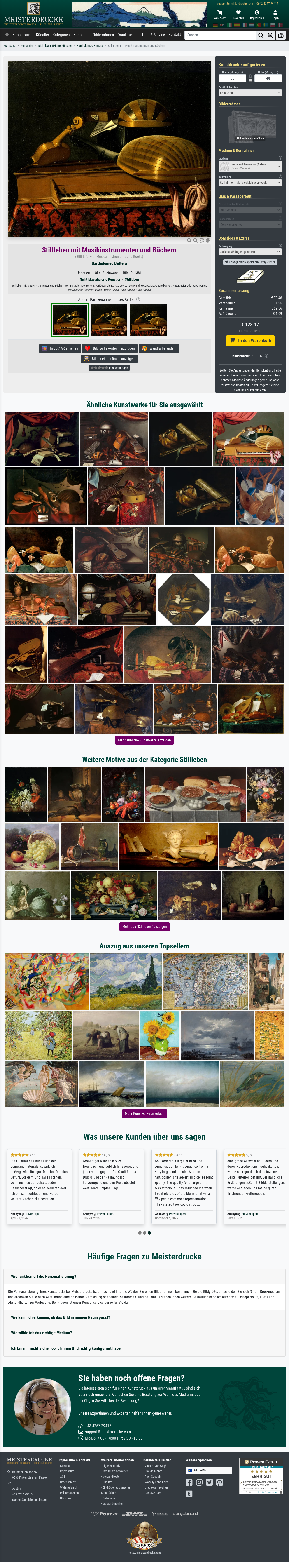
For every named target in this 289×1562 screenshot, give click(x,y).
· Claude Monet (152, 1471)
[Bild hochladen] (281, 35)
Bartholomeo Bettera (90, 46)
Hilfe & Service (153, 35)
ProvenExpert (31, 1214)
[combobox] (250, 92)
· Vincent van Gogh (155, 1466)
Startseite (10, 46)
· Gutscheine (109, 1498)
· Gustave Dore (152, 1493)
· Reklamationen (69, 1493)
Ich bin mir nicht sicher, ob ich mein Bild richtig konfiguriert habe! (66, 1348)
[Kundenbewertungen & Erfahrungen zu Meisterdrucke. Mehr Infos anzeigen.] (261, 1475)
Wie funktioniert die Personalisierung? (43, 1276)
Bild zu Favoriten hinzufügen (112, 348)
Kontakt (174, 34)
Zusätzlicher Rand (229, 87)
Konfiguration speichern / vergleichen (252, 262)
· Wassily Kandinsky (155, 1482)
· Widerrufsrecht (68, 1487)
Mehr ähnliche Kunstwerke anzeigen (144, 740)
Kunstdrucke (22, 35)
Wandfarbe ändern (162, 348)
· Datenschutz (67, 1482)
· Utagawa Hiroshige (155, 1487)
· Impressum (66, 1471)
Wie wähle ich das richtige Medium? (41, 1332)
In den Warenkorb (253, 340)
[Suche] (261, 35)
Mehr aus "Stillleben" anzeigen (144, 926)
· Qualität (106, 1482)
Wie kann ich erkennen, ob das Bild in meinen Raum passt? (60, 1317)
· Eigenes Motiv (110, 1466)
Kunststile (81, 35)
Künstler (42, 35)
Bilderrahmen (103, 35)
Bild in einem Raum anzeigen (112, 359)
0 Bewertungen (118, 368)
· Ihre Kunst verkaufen (114, 1471)
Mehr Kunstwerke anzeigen (144, 1113)
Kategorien (61, 35)
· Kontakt (64, 1466)
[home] (7, 35)
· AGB (62, 1477)
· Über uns (65, 1498)
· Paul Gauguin (152, 1477)
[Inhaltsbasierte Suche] (270, 35)
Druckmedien (128, 35)
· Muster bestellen (112, 1504)
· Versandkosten (111, 1477)
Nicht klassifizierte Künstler (55, 46)
